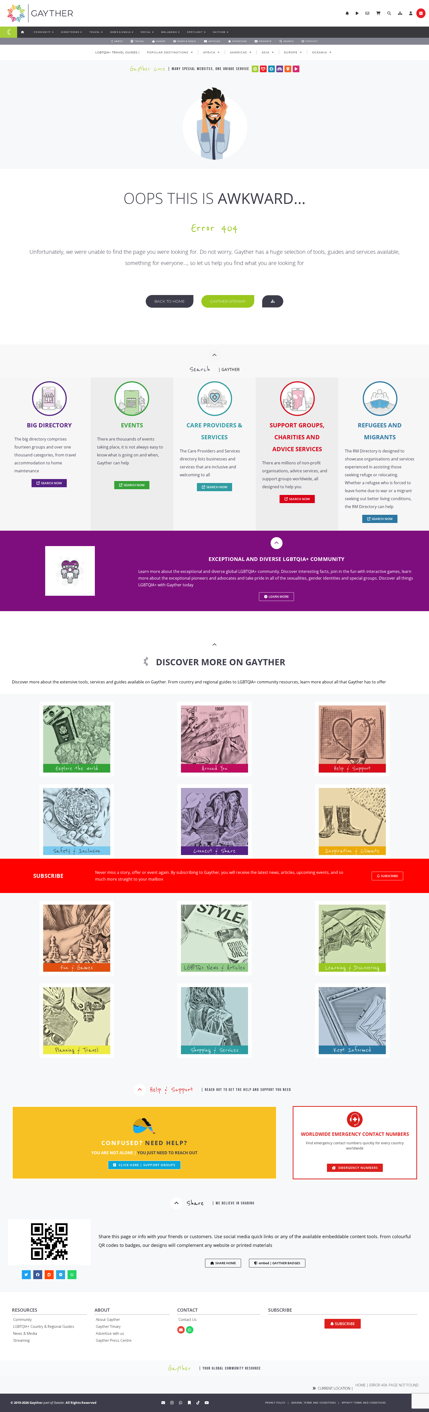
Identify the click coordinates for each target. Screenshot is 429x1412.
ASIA (265, 52)
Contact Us (188, 1319)
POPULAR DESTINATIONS (167, 52)
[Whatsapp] (189, 1330)
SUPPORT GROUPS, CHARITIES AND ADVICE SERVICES (297, 437)
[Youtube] (207, 1403)
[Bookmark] (189, 1403)
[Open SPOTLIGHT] (204, 32)
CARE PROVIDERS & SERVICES (214, 431)
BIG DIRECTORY (49, 425)
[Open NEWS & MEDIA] (132, 32)
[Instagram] (172, 1403)
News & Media (25, 1333)
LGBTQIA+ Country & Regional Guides (43, 1326)
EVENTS (132, 425)
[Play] (296, 69)
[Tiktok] (198, 1403)
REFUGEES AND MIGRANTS (380, 431)
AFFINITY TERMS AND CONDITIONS (364, 1402)
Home (361, 1385)
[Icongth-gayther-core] (255, 69)
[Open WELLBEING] (178, 32)
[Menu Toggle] (9, 32)
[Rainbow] (279, 69)
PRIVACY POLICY (275, 1402)
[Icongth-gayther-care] (263, 69)
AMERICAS (238, 52)
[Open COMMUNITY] (52, 32)
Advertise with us (110, 1333)
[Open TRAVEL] (101, 32)
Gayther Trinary (108, 1326)
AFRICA (209, 52)
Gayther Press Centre (114, 1340)
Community (22, 1319)
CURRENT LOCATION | (334, 1388)
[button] (400, 13)
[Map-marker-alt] (288, 69)
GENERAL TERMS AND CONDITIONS (313, 1402)
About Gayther (108, 1319)
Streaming (21, 1340)
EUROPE (290, 52)
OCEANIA (319, 52)
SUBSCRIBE (48, 876)
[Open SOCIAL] (152, 32)
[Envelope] (181, 1330)
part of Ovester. (54, 1403)
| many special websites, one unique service (208, 69)
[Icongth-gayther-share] (271, 69)
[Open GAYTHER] (227, 32)
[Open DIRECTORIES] (80, 32)
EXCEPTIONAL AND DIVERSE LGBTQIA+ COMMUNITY (277, 559)
